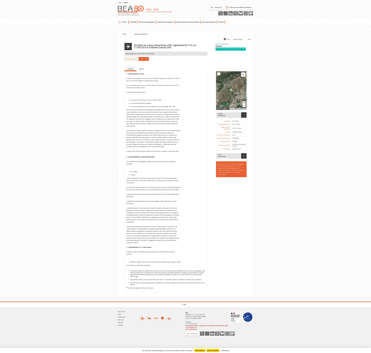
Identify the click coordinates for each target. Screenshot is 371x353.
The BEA (133, 22)
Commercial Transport (165, 22)
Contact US (218, 7)
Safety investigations (146, 22)
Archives (120, 325)
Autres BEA (121, 311)
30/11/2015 (235, 121)
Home (124, 22)
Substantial (235, 138)
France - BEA (236, 124)
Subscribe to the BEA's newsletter (240, 7)
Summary (130, 69)
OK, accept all (199, 350)
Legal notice (121, 317)
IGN (245, 109)
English (126, 3)
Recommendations (209, 22)
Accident (234, 141)
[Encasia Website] (247, 321)
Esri (241, 109)
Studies (221, 22)
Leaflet (232, 109)
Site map (120, 320)
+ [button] (244, 102)
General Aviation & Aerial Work (187, 22)
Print (228, 39)
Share (249, 39)
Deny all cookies (212, 350)
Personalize (225, 350)
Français (120, 3)
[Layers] (243, 74)
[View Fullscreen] (218, 73)
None (233, 135)
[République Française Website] (235, 321)
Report (141, 69)
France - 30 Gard (236, 128)
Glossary (120, 322)
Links (119, 314)
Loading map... (236, 90)
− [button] (244, 105)
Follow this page (237, 39)
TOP (184, 304)
